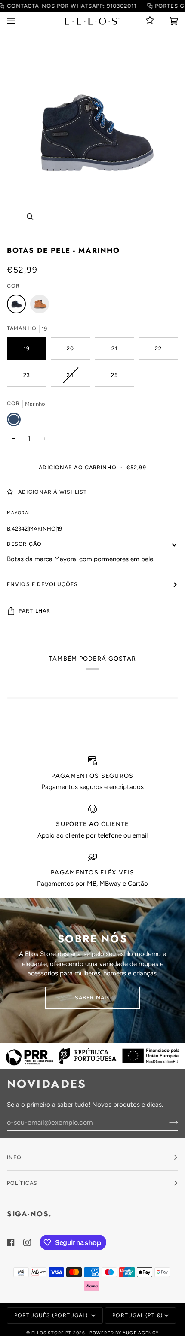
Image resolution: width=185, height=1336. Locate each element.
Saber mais (92, 997)
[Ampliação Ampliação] (92, 134)
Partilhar (34, 610)
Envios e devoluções (42, 584)
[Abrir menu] (20, 21)
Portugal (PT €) (137, 1315)
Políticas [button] (22, 1183)
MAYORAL (19, 513)
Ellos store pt (51, 1333)
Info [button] (14, 1157)
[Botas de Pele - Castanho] (39, 306)
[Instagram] (27, 1242)
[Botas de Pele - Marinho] (18, 306)
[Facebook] (11, 1242)
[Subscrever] (166, 1122)
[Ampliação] (29, 216)
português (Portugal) (51, 1315)
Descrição (24, 543)
